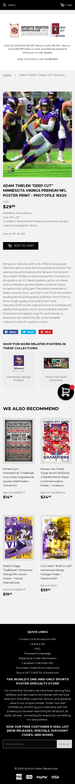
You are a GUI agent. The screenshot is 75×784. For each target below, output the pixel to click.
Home (7, 74)
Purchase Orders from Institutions (37, 667)
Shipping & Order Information (37, 658)
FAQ (37, 648)
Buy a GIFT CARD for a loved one (38, 672)
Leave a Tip (37, 643)
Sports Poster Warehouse (41, 768)
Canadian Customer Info (37, 663)
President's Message (37, 653)
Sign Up (64, 744)
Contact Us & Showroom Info (37, 639)
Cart (69, 5)
